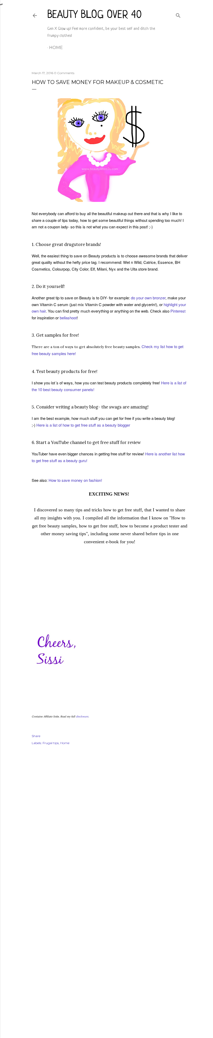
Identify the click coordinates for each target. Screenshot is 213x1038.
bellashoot (68, 317)
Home (56, 47)
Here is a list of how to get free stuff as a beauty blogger (83, 425)
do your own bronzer (148, 297)
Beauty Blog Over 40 (94, 15)
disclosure (82, 716)
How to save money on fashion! (75, 480)
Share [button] (36, 736)
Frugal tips (51, 743)
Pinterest (177, 311)
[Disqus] (106, 824)
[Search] (178, 14)
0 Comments (64, 73)
